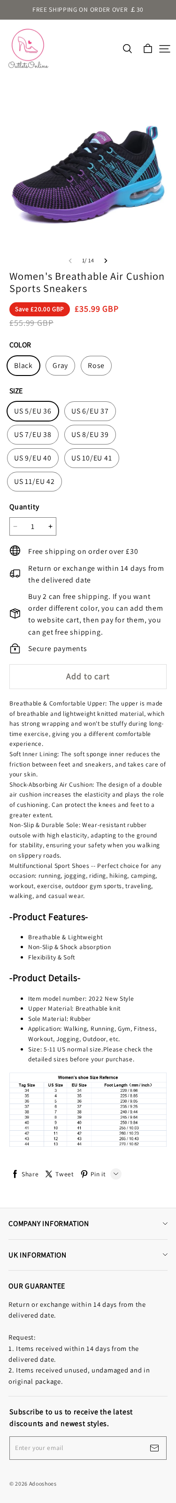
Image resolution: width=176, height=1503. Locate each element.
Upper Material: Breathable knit (74, 1008)
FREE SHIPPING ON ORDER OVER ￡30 (88, 9)
